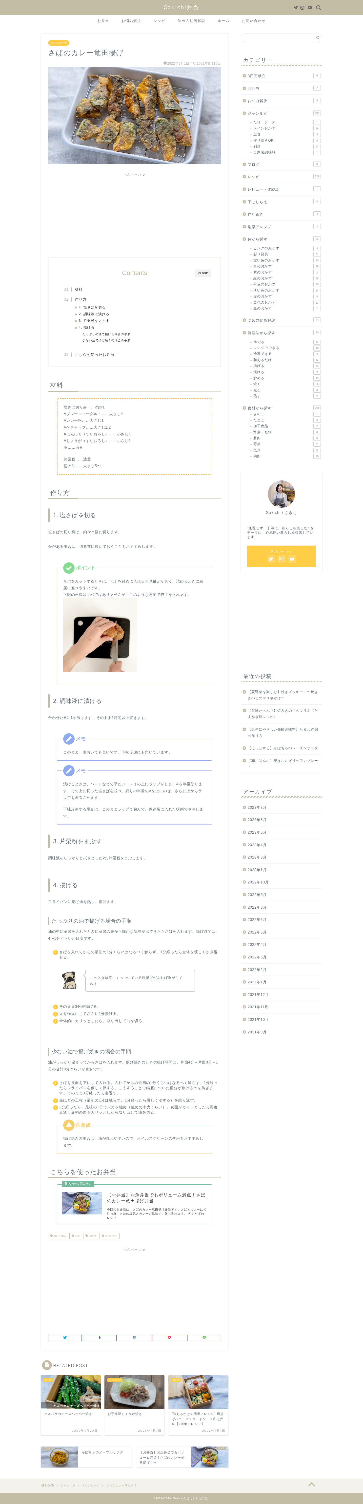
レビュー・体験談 (283, 189)
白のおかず (286, 266)
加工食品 (285, 426)
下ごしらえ (283, 202)
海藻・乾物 (285, 432)
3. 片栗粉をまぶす (94, 321)
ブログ (283, 164)
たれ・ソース (285, 122)
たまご (285, 420)
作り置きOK (285, 140)
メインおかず (59, 42)
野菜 (286, 444)
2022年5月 (257, 932)
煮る (285, 390)
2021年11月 (258, 1007)
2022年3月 (257, 957)
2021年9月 (257, 1032)
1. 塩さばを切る (92, 307)
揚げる (286, 366)
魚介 (285, 450)
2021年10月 (258, 1019)
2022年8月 (257, 907)
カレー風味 (59, 1236)
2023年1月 (257, 870)
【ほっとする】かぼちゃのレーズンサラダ (283, 748)
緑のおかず (286, 278)
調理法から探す (283, 333)
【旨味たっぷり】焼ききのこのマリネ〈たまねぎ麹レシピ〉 (283, 714)
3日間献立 (283, 76)
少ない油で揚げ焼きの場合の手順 (106, 340)
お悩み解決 (131, 20)
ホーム (224, 20)
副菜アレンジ (283, 227)
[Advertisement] (134, 212)
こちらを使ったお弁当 (94, 354)
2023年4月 (257, 845)
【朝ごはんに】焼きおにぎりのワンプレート (283, 764)
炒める (286, 378)
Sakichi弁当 (181, 7)
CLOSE (203, 273)
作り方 (81, 299)
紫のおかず (285, 272)
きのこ (285, 414)
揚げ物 (92, 1236)
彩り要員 (286, 254)
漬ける (285, 372)
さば (77, 1236)
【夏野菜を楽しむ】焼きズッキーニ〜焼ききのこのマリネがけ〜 (283, 695)
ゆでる (286, 342)
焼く (286, 384)
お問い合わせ (254, 20)
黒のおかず (285, 308)
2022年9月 (257, 895)
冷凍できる (285, 354)
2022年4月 (257, 944)
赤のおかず (285, 296)
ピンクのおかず (285, 248)
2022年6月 (257, 919)
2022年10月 (258, 882)
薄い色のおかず (286, 290)
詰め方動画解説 (191, 20)
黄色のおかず (286, 302)
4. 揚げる (87, 327)
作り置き (283, 214)
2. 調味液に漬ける (94, 314)
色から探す (283, 239)
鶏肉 (286, 456)
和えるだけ (286, 360)
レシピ (159, 20)
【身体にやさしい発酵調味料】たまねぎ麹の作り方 (283, 733)
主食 (285, 134)
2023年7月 (257, 807)
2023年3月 (257, 857)
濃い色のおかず (286, 260)
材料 (79, 289)
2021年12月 (258, 994)
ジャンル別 (283, 113)
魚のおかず (110, 1236)
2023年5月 (257, 832)
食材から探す (283, 408)
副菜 (286, 146)
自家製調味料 (285, 152)
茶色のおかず (286, 284)
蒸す (285, 396)
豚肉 (285, 438)
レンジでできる (286, 348)
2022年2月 (257, 970)
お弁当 (103, 20)
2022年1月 (257, 982)
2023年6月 (257, 820)
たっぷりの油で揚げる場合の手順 (106, 334)
